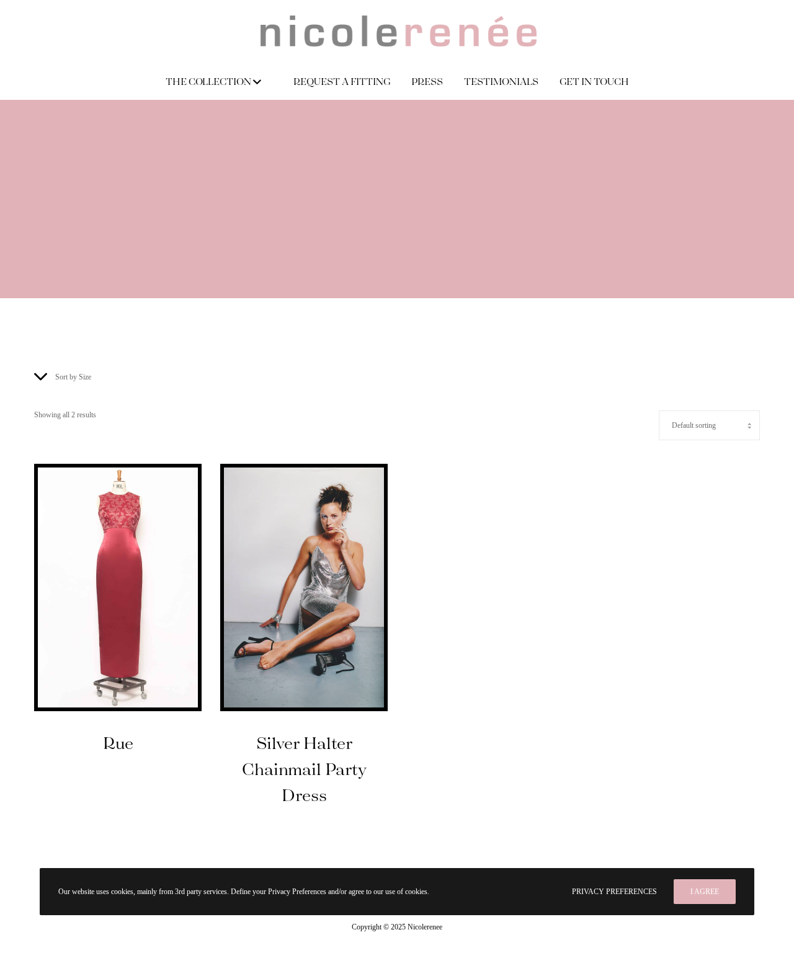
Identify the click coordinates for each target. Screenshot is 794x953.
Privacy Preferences (614, 891)
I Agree (704, 891)
